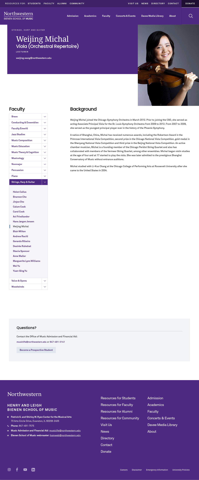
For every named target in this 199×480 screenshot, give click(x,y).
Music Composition (22, 140)
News (144, 4)
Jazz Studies (18, 134)
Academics (90, 16)
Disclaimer (137, 470)
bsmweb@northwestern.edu (65, 435)
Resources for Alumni (116, 411)
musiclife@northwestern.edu (65, 430)
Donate (190, 4)
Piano (15, 176)
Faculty (49, 4)
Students (34, 4)
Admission (72, 16)
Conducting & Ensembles (25, 122)
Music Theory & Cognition (25, 152)
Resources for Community (120, 418)
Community (77, 4)
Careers (123, 470)
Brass (15, 116)
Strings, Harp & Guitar (23, 182)
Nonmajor (17, 164)
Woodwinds (18, 287)
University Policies (181, 470)
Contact (173, 4)
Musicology (18, 158)
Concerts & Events (125, 16)
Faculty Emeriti (20, 128)
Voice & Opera (19, 281)
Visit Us (133, 4)
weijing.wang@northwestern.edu (33, 58)
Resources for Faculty (117, 405)
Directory (158, 4)
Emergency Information (157, 470)
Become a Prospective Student (36, 350)
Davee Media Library (152, 16)
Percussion (17, 170)
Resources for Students (118, 398)
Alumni (62, 4)
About (172, 16)
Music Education (21, 146)
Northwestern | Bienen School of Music (18, 16)
